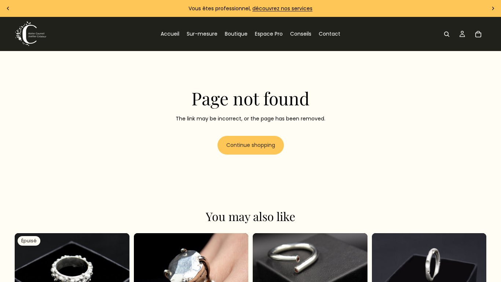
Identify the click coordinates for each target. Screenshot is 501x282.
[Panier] (478, 34)
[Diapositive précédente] (8, 8)
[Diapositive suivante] (493, 8)
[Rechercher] (447, 34)
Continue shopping (250, 145)
